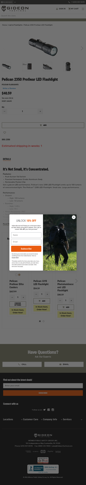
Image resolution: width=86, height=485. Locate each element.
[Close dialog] (74, 217)
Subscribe (26, 249)
